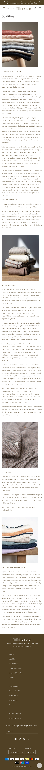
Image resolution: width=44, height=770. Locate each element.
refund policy (13, 695)
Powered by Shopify (27, 766)
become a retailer (15, 713)
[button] (4, 8)
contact (11, 705)
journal (11, 677)
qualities (12, 659)
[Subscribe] (35, 731)
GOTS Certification (15, 668)
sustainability (13, 664)
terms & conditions (15, 691)
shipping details (14, 686)
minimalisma (19, 766)
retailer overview (15, 718)
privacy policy (13, 700)
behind (11, 654)
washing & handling (15, 673)
